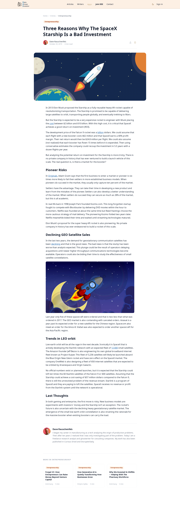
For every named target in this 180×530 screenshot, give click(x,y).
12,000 (114, 347)
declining (55, 244)
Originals (52, 175)
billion (101, 132)
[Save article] (135, 42)
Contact (110, 4)
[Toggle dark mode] (153, 4)
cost (52, 123)
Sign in (160, 4)
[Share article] (130, 42)
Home (45, 16)
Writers (80, 4)
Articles (70, 4)
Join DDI (99, 4)
